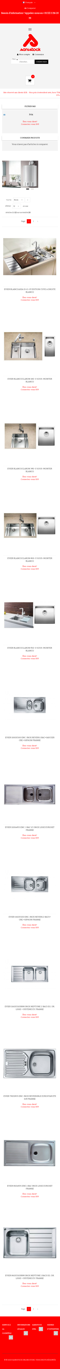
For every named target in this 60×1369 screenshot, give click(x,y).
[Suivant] (38, 221)
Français (29, 2)
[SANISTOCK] (30, 42)
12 (14, 206)
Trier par (8, 200)
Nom (16, 200)
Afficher (8, 206)
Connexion (39, 54)
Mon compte (24, 54)
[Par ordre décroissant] (27, 199)
